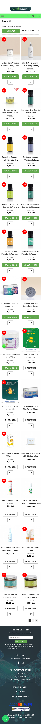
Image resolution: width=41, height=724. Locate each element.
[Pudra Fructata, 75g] (10, 488)
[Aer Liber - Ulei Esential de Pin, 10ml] (31, 98)
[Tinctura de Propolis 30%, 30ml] (10, 441)
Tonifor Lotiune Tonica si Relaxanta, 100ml (10, 549)
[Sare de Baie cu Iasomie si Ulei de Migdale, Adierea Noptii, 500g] (10, 582)
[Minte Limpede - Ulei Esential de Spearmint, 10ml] (31, 239)
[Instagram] (23, 663)
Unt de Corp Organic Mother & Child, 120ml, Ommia (10, 64)
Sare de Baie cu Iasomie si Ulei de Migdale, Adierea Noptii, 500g (10, 596)
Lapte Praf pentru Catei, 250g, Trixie (10, 355)
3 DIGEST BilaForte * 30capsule (30, 355)
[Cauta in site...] (38, 16)
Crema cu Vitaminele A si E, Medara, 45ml (30, 454)
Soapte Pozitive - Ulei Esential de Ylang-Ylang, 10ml (10, 206)
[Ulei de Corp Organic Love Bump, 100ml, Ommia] (31, 48)
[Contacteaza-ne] (27, 16)
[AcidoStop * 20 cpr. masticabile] (10, 391)
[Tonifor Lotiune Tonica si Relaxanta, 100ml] (10, 535)
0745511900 (21, 677)
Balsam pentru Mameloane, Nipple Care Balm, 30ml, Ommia (10, 111)
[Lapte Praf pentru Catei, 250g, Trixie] (10, 340)
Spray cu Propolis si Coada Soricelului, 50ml (31, 502)
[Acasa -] (20, 9)
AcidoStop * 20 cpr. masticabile (10, 407)
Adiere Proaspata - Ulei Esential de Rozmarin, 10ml (30, 206)
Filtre (12, 31)
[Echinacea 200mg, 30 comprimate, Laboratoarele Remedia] (10, 288)
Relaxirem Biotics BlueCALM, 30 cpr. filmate (30, 408)
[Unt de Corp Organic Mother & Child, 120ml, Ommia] (10, 48)
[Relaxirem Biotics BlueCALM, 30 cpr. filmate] (31, 391)
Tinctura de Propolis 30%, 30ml (10, 454)
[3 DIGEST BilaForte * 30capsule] (31, 340)
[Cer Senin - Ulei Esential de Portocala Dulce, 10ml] (10, 239)
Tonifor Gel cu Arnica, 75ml (31, 549)
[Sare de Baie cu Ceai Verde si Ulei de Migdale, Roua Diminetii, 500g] (31, 582)
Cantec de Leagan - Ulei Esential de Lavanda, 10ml (31, 158)
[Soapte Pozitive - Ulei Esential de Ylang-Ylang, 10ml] (10, 192)
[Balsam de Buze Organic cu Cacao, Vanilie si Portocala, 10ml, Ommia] (31, 288)
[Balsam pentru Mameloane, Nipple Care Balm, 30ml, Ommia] (10, 98)
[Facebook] (18, 663)
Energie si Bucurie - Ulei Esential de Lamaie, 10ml (10, 158)
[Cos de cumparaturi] (33, 16)
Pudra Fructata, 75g (10, 500)
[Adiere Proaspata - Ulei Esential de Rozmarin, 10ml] (31, 192)
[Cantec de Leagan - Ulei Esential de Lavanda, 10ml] (31, 145)
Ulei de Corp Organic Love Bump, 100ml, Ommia (30, 64)
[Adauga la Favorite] (10, 82)
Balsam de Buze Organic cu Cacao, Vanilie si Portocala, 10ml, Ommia (31, 305)
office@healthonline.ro (22, 680)
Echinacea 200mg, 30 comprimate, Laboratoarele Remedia (10, 305)
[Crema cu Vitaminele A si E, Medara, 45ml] (31, 441)
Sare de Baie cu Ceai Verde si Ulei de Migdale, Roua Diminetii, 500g (30, 596)
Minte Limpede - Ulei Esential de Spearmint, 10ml (30, 253)
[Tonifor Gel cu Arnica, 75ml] (31, 535)
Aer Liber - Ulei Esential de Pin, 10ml (30, 111)
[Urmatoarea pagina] (36, 620)
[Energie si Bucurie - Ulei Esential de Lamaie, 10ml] (10, 145)
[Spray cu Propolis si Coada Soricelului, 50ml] (31, 488)
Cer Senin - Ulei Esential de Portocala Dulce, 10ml (10, 253)
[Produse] (3, 16)
